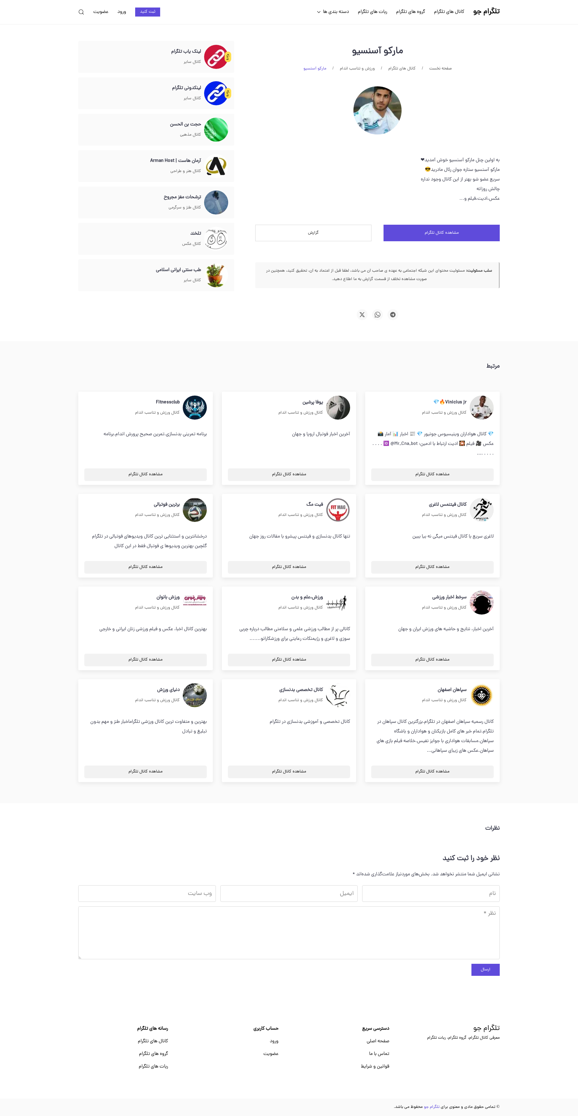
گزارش (313, 233)
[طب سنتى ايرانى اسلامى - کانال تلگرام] (216, 275)
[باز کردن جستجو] (81, 12)
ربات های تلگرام (372, 12)
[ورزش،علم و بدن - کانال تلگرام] (338, 602)
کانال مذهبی (190, 135)
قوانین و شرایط (375, 1066)
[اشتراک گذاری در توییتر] (362, 314)
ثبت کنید (147, 12)
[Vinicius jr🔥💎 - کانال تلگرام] (482, 408)
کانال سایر (192, 62)
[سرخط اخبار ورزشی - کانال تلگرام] (482, 602)
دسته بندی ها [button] (336, 12)
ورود (121, 12)
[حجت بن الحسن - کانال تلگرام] (216, 130)
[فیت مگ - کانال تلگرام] (338, 510)
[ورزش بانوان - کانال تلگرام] (195, 602)
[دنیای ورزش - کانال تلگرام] (195, 695)
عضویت (100, 12)
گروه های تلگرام (410, 12)
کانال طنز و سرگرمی (185, 208)
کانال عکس (191, 244)
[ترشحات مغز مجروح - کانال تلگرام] (216, 202)
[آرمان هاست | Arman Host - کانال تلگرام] (216, 166)
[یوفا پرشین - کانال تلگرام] (338, 408)
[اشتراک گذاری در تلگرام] (392, 314)
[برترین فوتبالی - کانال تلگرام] (195, 510)
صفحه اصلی (378, 1041)
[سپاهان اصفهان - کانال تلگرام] (482, 695)
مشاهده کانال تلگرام (442, 233)
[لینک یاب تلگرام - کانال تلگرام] (216, 57)
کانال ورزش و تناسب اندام (444, 413)
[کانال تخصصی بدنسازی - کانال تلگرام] (338, 695)
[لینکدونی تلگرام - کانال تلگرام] (216, 93)
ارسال (485, 969)
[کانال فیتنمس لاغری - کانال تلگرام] (482, 510)
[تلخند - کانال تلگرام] (216, 239)
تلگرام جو (486, 1029)
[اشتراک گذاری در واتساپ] (377, 314)
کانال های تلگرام (449, 12)
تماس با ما (379, 1054)
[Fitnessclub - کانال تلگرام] (195, 408)
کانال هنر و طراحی (185, 171)
